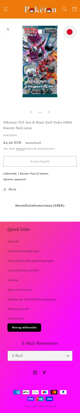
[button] (6, 9)
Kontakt (13, 241)
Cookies (13, 280)
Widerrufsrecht (18, 309)
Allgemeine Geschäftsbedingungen (31, 299)
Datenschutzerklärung (23, 251)
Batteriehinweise (19, 290)
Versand (20, 148)
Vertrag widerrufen (24, 327)
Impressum (15, 318)
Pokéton (35, 406)
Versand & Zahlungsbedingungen (30, 261)
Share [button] (13, 189)
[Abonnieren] (67, 356)
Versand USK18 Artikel (23, 270)
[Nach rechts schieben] (49, 112)
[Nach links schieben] (31, 112)
